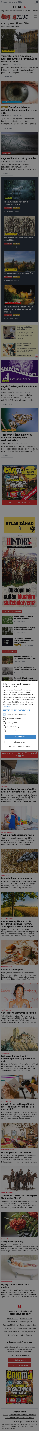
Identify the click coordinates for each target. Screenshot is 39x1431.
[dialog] (19, 715)
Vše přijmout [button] (20, 736)
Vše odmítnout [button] (20, 742)
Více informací (7, 707)
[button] (19, 710)
